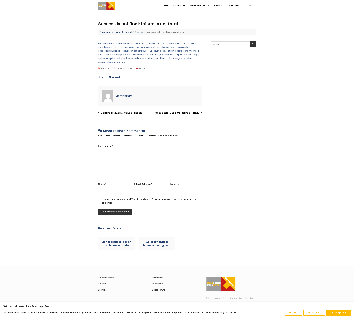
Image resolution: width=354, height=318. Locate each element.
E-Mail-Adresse (143, 184)
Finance (141, 68)
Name (102, 184)
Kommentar (105, 146)
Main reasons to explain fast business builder (116, 243)
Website (174, 184)
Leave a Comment (125, 68)
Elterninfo (232, 5)
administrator (124, 96)
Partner (217, 5)
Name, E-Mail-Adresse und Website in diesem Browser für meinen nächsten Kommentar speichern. (149, 201)
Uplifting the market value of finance (122, 113)
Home (166, 5)
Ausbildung (179, 5)
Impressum (158, 283)
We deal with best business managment (156, 243)
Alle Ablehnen (314, 312)
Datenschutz (158, 289)
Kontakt (247, 5)
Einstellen (293, 312)
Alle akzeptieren (338, 312)
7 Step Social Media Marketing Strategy (176, 113)
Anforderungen (199, 5)
